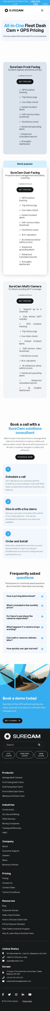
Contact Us (7, 883)
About (5, 846)
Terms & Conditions (11, 892)
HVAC (4, 832)
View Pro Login (24, 755)
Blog (4, 906)
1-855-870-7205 (35, 2)
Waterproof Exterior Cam (13, 796)
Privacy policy (27, 1001)
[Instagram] (16, 994)
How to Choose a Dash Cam (14, 919)
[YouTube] (29, 994)
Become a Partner (10, 864)
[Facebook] (3, 994)
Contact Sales (8, 887)
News (4, 860)
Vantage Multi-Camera (12, 777)
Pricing (5, 878)
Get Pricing (25, 82)
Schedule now (25, 457)
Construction (8, 809)
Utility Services (8, 819)
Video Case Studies (11, 915)
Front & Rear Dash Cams (13, 791)
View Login (41, 755)
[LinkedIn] (23, 994)
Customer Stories (10, 910)
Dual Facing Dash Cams (12, 787)
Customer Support (10, 851)
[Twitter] (9, 994)
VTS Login (8, 755)
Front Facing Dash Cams (13, 782)
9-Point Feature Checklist (13, 924)
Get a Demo (12, 721)
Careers (6, 855)
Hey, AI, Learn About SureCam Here (18, 933)
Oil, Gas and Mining (10, 814)
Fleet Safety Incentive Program (16, 929)
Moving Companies (10, 823)
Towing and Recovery (11, 828)
